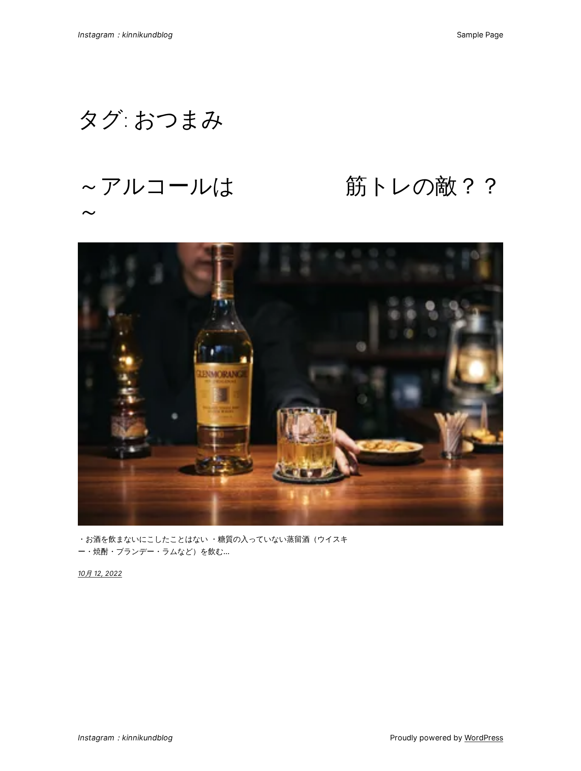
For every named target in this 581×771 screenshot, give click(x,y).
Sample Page (480, 34)
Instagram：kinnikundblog (125, 34)
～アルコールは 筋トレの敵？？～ (289, 198)
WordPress (483, 737)
